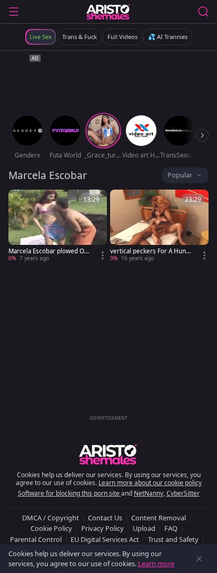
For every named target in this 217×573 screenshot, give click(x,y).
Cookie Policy (51, 528)
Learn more (156, 563)
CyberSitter (183, 493)
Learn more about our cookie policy (150, 482)
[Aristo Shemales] (108, 11)
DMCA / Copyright (50, 517)
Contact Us (105, 517)
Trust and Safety (173, 539)
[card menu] (102, 255)
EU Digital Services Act (105, 539)
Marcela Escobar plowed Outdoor (49, 251)
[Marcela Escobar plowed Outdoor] (57, 226)
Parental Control (36, 539)
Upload (144, 528)
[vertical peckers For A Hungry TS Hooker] (159, 226)
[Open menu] (13, 11)
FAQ (170, 528)
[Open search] (203, 11)
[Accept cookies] (199, 558)
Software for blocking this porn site (69, 493)
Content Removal (158, 517)
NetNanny (148, 493)
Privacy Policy (102, 528)
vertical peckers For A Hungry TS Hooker (151, 251)
